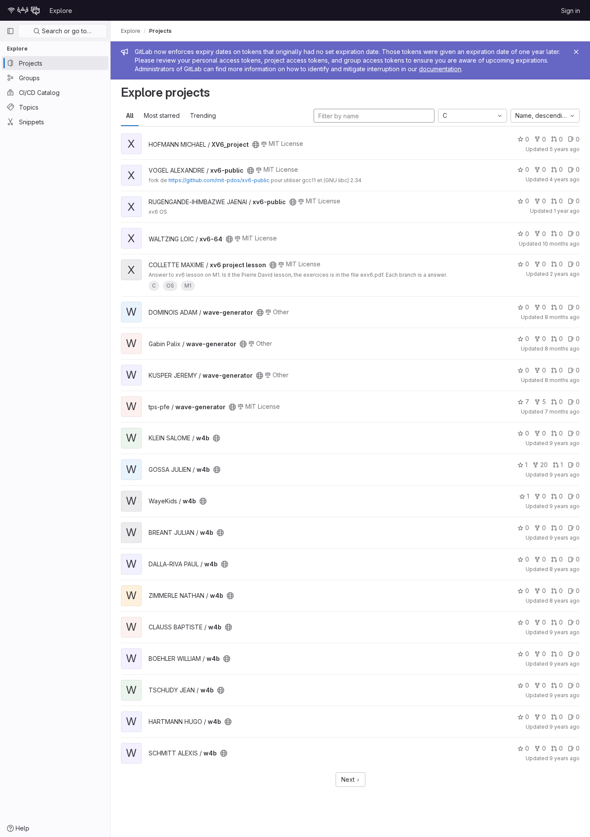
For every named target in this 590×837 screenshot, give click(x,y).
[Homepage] (24, 10)
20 (544, 464)
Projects (160, 31)
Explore (61, 10)
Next (348, 779)
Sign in (570, 10)
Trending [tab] (203, 115)
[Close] (576, 52)
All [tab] (129, 115)
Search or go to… (66, 31)
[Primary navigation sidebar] (10, 31)
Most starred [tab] (162, 115)
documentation (440, 69)
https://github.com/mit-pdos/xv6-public (219, 180)
